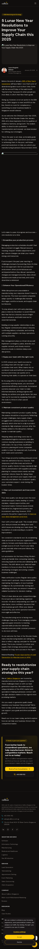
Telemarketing (6, 871)
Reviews (4, 901)
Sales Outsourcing (8, 881)
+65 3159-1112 (8, 816)
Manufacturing (7, 848)
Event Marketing (7, 878)
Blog (3, 910)
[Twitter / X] (17, 829)
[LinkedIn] (3, 829)
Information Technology (10, 844)
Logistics (5, 855)
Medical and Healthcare (10, 851)
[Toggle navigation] (35, 3)
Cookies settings (19, 932)
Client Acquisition (8, 885)
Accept (19, 937)
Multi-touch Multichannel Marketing (14, 897)
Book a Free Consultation (18, 769)
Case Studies (6, 914)
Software (5, 841)
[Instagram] (8, 829)
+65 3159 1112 (20, 774)
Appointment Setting (9, 874)
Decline (19, 942)
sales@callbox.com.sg (11, 819)
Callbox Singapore (13, 678)
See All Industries (7, 858)
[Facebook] (12, 829)
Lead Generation (7, 867)
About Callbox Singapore (10, 894)
